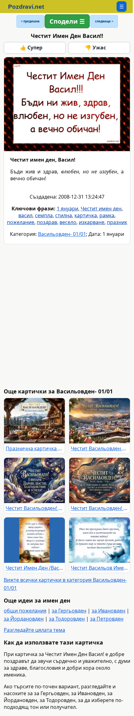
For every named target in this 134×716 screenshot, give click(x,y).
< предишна (30, 21)
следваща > (104, 21)
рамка (106, 215)
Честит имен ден (101, 208)
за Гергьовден (69, 610)
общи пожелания (25, 610)
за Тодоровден (67, 618)
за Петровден (106, 618)
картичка (85, 215)
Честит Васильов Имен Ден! (99, 567)
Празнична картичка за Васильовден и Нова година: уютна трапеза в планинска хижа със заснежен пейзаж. (34, 448)
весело (68, 222)
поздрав (47, 222)
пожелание (20, 222)
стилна (63, 215)
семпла (44, 215)
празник (117, 222)
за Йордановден (24, 618)
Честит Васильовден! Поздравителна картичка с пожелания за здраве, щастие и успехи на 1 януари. (34, 508)
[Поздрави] (29, 6)
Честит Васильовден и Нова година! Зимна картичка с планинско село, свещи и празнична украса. (99, 448)
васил (25, 215)
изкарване (91, 222)
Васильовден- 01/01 (62, 234)
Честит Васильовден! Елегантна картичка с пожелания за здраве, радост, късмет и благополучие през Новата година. (99, 508)
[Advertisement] (67, 316)
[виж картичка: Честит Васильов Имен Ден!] (99, 540)
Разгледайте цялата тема (34, 629)
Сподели (64, 21)
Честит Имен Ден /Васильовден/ (34, 567)
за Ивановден (108, 610)
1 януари (67, 208)
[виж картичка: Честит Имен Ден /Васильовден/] (34, 540)
